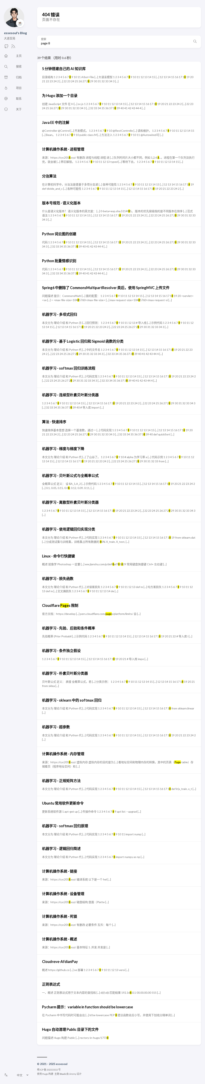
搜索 (43, 39)
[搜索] (195, 42)
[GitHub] (6, 47)
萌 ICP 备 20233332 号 (49, 1069)
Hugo (45, 1073)
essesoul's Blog (15, 33)
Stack (63, 1073)
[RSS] (13, 47)
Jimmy (72, 1073)
